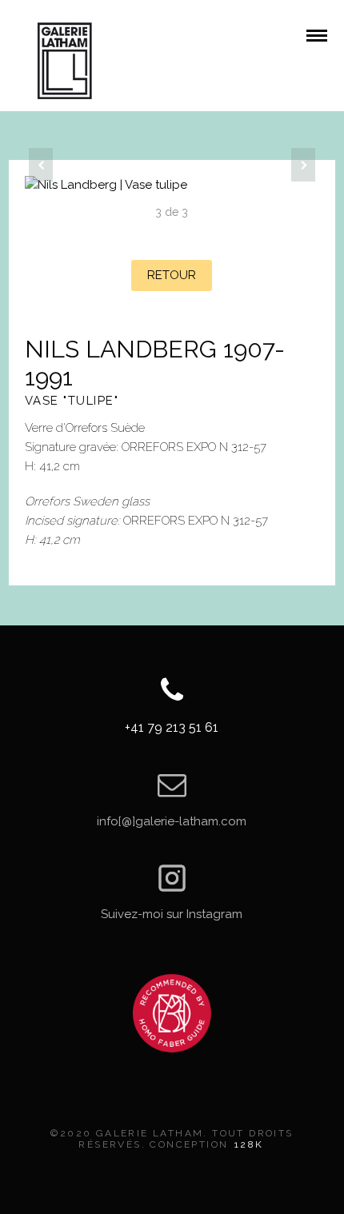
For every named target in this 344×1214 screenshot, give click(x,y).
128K (249, 1144)
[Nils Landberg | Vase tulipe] (172, 185)
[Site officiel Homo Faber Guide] (172, 1013)
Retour (171, 275)
